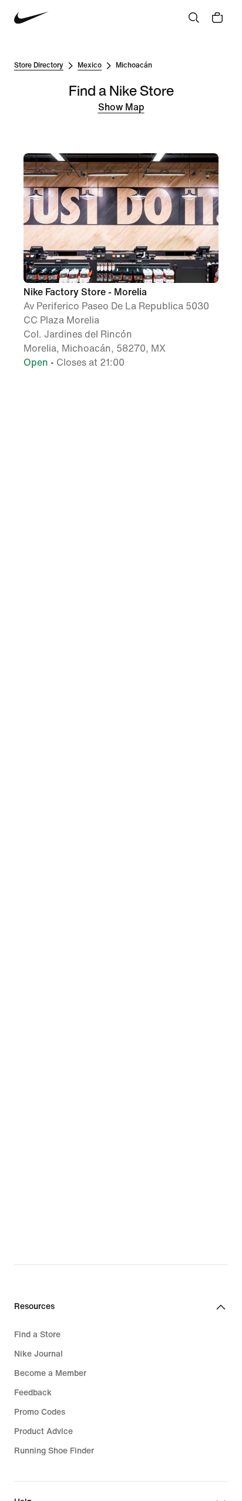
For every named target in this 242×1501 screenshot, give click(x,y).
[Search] (193, 17)
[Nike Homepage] (31, 18)
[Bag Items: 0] (217, 17)
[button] (121, 261)
